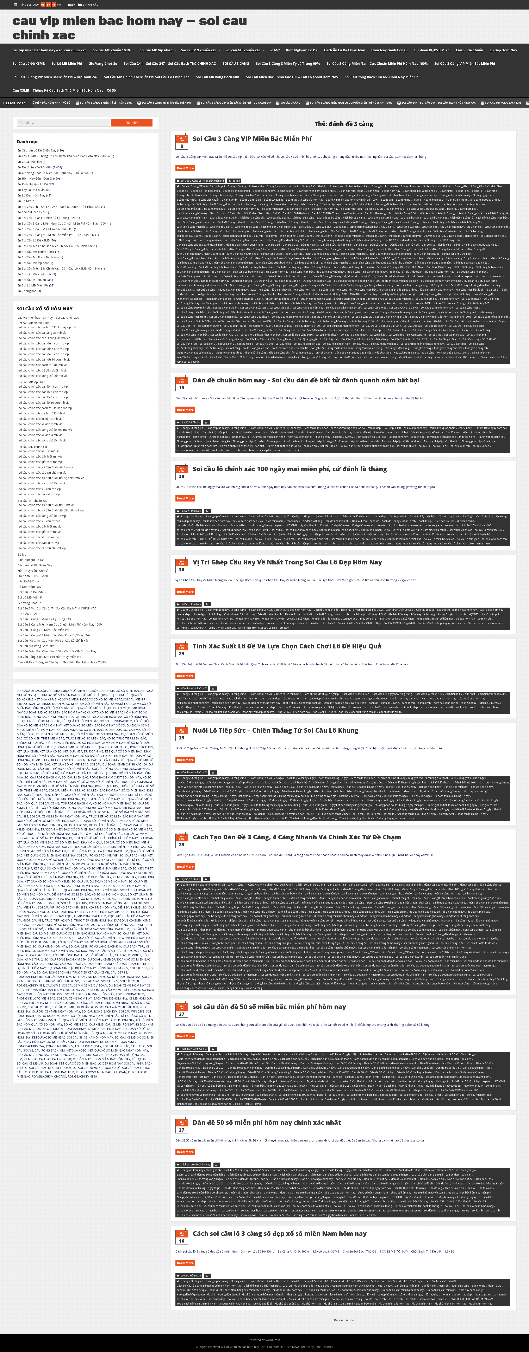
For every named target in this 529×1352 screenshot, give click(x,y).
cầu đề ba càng (474, 231)
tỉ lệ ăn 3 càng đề (279, 352)
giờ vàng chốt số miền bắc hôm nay (388, 614)
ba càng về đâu (395, 209)
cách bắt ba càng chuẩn (223, 217)
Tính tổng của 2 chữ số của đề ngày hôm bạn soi (204, 1104)
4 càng (417, 199)
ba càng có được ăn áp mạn (325, 204)
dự (407, 271)
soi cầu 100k (423, 303)
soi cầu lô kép (377, 334)
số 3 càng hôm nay (426, 298)
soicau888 (302, 348)
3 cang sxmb (229, 199)
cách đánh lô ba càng (325, 222)
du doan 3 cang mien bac (471, 271)
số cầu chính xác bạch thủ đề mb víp (43, 365)
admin (236, 180)
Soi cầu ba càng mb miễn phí (393, 321)
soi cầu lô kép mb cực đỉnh (313, 539)
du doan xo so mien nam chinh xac (441, 280)
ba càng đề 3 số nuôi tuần (358, 204)
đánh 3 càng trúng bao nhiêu (330, 258)
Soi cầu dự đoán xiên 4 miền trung (364, 974)
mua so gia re (467, 437)
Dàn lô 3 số (396, 244)
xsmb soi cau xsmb (188, 361)
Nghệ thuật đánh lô (339, 707)
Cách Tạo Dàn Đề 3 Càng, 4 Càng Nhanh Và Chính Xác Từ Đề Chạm (297, 837)
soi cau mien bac (454, 334)
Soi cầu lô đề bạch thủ (477, 534)
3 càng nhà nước (186, 199)
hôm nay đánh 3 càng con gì (412, 285)
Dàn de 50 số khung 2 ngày (319, 1068)
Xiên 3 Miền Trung (242, 357)
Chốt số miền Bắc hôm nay (239, 614)
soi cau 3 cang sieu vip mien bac (290, 316)
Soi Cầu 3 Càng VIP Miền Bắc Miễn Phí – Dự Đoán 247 (55, 77)
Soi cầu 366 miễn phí (291, 1090)
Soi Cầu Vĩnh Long (469, 339)
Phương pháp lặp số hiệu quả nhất (359, 441)
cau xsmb (271, 235)
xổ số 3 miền (406, 357)
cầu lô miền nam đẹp (245, 521)
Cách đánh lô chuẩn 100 (428, 694)
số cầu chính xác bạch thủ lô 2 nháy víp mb (47, 327)
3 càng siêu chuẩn (209, 199)
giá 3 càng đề (290, 285)
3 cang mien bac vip (425, 195)
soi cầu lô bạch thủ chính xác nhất (338, 530)
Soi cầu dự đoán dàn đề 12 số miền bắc (342, 961)
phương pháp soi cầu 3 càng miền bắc (390, 298)
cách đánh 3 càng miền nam (193, 222)
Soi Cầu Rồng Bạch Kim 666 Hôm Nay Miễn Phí (382, 77)
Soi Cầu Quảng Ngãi (305, 339)
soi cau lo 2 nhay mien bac (301, 530)
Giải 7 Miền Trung (351, 285)
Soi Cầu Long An (416, 334)
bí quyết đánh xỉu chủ (316, 1281)
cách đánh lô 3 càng (261, 222)
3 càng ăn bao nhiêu (357, 186)
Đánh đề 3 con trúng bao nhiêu (433, 262)
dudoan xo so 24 (217, 285)
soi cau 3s (218, 321)
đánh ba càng (435, 258)
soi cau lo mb (396, 334)
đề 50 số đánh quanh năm (474, 1077)
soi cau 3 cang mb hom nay (437, 307)
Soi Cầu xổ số (283, 343)
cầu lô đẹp (199, 614)
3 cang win (387, 199)
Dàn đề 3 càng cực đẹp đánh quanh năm (200, 244)
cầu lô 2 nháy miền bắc (422, 516)
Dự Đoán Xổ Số (263, 280)
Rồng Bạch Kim (488, 805)
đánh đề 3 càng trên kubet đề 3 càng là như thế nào (382, 262)
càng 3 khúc (306, 226)
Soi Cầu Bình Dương (209, 325)
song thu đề (318, 348)
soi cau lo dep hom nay (280, 623)
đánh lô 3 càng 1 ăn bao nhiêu (321, 267)
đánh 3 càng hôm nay (189, 253)
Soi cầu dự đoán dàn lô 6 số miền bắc (338, 965)
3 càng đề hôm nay (264, 190)
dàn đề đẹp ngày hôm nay (469, 1072)
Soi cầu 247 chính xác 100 (476, 525)
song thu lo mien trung (369, 348)
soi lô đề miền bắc (282, 348)
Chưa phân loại (32, 162)
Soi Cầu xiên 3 (226, 343)
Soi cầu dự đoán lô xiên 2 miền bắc (479, 938)
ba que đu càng (435, 209)
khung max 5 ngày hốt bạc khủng (257, 796)
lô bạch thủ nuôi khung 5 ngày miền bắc (200, 800)
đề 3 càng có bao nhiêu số (248, 271)
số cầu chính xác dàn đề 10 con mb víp (44, 359)
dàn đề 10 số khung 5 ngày (400, 787)
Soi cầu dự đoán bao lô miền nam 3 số (246, 961)
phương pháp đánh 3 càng (316, 298)
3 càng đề (182, 190)
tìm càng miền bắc (302, 352)
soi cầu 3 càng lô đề (374, 307)
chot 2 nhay (465, 427)
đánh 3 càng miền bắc (354, 253)
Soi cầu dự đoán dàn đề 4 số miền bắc (485, 961)
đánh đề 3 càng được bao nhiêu (274, 262)
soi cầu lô (462, 330)
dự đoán (417, 271)
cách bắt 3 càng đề (497, 213)
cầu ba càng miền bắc (264, 231)
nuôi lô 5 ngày (185, 805)
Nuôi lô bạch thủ (386, 1086)
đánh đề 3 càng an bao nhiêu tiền (233, 262)
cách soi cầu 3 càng (407, 222)
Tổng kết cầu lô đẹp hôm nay (293, 712)
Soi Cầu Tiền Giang (377, 339)
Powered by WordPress (264, 1340)
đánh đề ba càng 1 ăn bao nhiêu (217, 267)
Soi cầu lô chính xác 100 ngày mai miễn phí (298, 534)
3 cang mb (491, 190)
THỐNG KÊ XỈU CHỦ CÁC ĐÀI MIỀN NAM (470, 1299)
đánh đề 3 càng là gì (306, 262)
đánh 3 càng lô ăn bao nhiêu (321, 253)
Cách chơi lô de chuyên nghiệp (321, 694)
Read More (185, 168)
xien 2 (465, 352)
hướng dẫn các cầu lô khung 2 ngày (197, 796)
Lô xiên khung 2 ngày (409, 800)
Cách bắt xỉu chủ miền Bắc (346, 1281)
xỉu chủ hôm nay (311, 1303)
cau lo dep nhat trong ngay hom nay (366, 698)
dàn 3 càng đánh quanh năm (247, 240)
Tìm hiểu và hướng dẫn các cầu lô (268, 818)
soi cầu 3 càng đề (279, 307)
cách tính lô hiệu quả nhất (460, 694)
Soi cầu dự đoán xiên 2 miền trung (196, 974)
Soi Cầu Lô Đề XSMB (29, 63)
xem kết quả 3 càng (448, 352)
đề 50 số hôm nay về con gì (215, 1081)
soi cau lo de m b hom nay (362, 1095)
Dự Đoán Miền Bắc (187, 280)
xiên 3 (203, 357)
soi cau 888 (264, 321)
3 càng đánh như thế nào (437, 186)
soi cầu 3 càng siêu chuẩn (254, 316)
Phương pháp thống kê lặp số (284, 446)
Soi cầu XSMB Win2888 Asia (250, 1099)
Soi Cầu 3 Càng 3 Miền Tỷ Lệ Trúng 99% (288, 63)
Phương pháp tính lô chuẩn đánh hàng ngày (452, 805)
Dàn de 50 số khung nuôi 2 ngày (390, 1068)
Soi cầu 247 (226, 1090)
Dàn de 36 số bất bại (376, 1063)
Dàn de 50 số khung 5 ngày (353, 1068)
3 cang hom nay (391, 190)
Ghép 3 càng (237, 285)
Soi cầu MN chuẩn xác (198, 50)
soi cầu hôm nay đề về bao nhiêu (196, 1095)
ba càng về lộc (415, 209)
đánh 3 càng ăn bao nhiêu (340, 249)
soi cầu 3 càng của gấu (253, 307)
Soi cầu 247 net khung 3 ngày (242, 809)
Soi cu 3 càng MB (456, 343)
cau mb (258, 235)
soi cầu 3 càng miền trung (191, 316)
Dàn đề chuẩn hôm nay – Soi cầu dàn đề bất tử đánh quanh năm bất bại (306, 380)
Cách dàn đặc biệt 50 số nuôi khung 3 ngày (252, 1059)
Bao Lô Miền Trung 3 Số (402, 213)
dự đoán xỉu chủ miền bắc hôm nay (358, 1290)
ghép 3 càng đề (256, 285)
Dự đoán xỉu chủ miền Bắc (320, 1290)
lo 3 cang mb (344, 289)
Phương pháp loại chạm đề (349, 298)
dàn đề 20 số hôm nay (348, 1063)
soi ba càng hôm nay (390, 303)
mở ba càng (370, 294)
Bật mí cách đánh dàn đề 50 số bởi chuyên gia (449, 1054)
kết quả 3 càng (185, 289)
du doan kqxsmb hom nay (469, 276)
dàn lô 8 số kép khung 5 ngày (262, 791)
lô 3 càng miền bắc (365, 289)
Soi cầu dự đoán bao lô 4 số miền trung (292, 938)
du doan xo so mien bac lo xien (399, 280)
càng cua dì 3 (323, 226)
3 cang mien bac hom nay (328, 195)
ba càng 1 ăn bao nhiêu (272, 204)
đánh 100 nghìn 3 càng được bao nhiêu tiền (201, 249)
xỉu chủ (368, 357)
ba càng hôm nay (452, 204)
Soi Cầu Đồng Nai (285, 330)
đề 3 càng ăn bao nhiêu (489, 267)
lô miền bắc (417, 437)
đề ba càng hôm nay (375, 271)
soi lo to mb (233, 450)
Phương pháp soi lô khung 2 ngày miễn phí (399, 805)
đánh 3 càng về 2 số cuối (364, 258)
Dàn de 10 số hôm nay (285, 1063)
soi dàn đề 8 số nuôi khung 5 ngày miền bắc (477, 809)
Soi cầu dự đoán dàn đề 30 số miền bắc (438, 961)
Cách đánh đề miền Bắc (355, 694)
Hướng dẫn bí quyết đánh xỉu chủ (196, 1294)
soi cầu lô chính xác (460, 530)
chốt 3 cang (305, 235)
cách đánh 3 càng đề (435, 217)
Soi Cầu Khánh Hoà (395, 330)
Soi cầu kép (374, 330)
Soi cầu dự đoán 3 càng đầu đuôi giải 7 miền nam (444, 934)
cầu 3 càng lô (474, 226)
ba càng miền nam (273, 209)
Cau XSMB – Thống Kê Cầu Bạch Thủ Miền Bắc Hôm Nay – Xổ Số (64, 90)
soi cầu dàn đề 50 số (361, 1090)
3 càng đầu (461, 186)
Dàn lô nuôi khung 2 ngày (296, 791)
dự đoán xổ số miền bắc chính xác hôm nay (202, 525)
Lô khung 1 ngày (256, 800)
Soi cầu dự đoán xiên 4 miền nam (322, 974)
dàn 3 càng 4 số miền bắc (213, 240)
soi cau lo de (440, 446)
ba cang (251, 204)
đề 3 (456, 267)
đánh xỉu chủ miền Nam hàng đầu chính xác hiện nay (240, 1290)
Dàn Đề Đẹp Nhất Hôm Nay (427, 432)
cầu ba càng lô (240, 231)
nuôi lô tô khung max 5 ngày (231, 805)
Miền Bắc (355, 294)
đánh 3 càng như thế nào (456, 253)
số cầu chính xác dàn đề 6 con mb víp (44, 349)
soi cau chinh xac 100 (307, 325)
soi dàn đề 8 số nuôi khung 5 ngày (429, 809)
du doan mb (495, 276)
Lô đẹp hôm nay (206, 294)
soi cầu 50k (233, 321)
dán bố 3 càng (372, 240)
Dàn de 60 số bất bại (382, 1072)
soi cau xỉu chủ (264, 343)
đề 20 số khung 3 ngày (410, 1077)
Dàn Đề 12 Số (391, 240)
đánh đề (468, 432)
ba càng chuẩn (297, 204)
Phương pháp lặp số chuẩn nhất (285, 441)
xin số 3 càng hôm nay (324, 357)
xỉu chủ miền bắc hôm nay (394, 1303)
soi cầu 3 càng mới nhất (223, 316)
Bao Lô (214, 213)
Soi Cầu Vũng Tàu (187, 343)
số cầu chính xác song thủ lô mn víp (43, 483)
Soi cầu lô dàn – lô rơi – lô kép (403, 534)
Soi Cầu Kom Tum (443, 330)
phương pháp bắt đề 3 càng (282, 298)
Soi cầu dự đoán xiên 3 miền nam (238, 974)
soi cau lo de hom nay (354, 334)
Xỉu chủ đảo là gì (262, 1303)
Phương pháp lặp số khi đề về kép (401, 441)
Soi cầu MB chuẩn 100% (112, 50)
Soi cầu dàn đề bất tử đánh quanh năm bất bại (367, 446)
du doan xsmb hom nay (190, 285)
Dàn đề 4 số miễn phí (215, 432)
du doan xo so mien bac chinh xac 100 (356, 280)
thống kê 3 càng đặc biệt (448, 348)
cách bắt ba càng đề (252, 217)
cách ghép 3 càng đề (381, 222)
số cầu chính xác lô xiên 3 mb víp (40, 419)
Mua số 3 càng (462, 294)
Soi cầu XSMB (360, 343)
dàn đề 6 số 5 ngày (482, 787)
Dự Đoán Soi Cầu (242, 280)
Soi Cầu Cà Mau (283, 325)
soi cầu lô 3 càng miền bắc (192, 334)
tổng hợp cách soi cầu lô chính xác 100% (450, 543)
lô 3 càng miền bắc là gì (469, 289)
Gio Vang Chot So (103, 63)
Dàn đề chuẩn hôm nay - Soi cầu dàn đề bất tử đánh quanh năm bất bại (366, 432)
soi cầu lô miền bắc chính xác (404, 539)
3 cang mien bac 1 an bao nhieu (254, 195)
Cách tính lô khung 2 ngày (494, 782)
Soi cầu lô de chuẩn (327, 334)
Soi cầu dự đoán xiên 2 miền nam (465, 970)
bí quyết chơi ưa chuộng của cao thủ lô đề (432, 778)
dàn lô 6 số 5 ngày (232, 791)
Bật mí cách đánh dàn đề (367, 1054)
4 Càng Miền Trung (456, 199)
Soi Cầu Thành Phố (352, 339)
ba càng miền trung (297, 209)
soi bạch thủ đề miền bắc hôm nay (197, 1090)
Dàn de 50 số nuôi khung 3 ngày (226, 1072)
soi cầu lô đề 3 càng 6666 (298, 334)
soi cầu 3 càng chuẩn (225, 307)
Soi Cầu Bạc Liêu (455, 321)
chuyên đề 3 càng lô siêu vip (404, 235)
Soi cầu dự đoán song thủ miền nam (422, 970)
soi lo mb (217, 450)
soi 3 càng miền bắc (262, 303)
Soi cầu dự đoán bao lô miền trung (338, 938)
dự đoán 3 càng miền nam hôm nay (240, 276)
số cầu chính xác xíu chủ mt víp (39, 521)
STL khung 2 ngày (187, 818)
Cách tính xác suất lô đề (491, 694)
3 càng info (446, 190)
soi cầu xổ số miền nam (336, 343)
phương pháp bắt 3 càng (248, 298)
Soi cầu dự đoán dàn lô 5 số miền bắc (292, 965)
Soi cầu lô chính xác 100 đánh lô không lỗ (247, 534)
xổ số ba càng (424, 357)
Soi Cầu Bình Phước (235, 325)
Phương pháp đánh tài (491, 437)
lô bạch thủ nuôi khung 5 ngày (452, 796)
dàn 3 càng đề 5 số (297, 240)
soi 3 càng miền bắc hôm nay (294, 303)
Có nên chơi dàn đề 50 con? (242, 1063)
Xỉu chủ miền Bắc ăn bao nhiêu (358, 1303)
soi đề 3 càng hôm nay (190, 348)
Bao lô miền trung (375, 213)
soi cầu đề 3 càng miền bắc (226, 330)
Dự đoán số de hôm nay (215, 280)
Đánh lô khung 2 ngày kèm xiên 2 (366, 791)
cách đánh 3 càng (411, 217)
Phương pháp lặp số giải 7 (321, 441)
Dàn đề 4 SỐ (327, 244)
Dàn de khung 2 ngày (189, 791)
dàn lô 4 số (412, 244)
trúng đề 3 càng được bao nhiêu (353, 352)
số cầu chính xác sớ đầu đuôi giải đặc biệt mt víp (51, 510)
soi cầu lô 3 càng (480, 330)
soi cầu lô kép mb (284, 539)
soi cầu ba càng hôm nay (331, 321)
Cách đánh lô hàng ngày (327, 782)
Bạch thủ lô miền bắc (316, 427)
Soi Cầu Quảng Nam (279, 339)
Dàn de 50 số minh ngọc (476, 1068)
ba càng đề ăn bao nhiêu (390, 204)
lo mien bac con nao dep (441, 437)
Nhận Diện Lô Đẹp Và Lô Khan (396, 618)
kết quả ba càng (206, 289)
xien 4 (259, 357)
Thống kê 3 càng (421, 348)
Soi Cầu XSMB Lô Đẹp (368, 623)
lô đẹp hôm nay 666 (247, 618)
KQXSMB (350, 437)
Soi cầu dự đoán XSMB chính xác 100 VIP (245, 530)
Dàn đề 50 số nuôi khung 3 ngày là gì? (269, 1072)
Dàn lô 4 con (453, 432)
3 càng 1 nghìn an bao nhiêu (283, 186)
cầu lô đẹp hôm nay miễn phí (325, 698)
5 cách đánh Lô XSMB (261, 427)
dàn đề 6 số (344, 244)
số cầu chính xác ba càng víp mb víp (42, 333)
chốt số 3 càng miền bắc (349, 235)
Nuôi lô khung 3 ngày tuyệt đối (443, 1086)
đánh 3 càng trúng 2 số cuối (237, 258)
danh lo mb (183, 437)
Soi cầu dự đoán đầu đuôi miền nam (428, 965)
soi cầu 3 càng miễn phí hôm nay (473, 312)
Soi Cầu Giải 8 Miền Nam (312, 330)
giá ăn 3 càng (308, 285)
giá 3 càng (274, 285)
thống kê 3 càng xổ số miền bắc (195, 352)
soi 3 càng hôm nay (188, 303)
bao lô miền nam (352, 213)
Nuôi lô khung (204, 805)
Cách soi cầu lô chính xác (355, 516)
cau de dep (374, 427)
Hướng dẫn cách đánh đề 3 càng (449, 285)
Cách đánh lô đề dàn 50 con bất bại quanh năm (381, 1059)
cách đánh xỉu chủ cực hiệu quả (405, 1281)
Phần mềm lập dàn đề (189, 298)
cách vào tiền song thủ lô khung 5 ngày (200, 787)
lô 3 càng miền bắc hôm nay (436, 289)
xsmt (296, 450)
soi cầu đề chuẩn (406, 446)
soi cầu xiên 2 (207, 343)
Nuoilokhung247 (473, 1086)
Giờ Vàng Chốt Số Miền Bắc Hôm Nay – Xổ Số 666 (466, 102)
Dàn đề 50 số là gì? (422, 1068)
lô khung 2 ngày (278, 800)
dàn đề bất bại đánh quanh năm (248, 432)
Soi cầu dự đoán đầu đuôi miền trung (473, 965)
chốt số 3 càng (323, 235)
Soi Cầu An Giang (283, 321)
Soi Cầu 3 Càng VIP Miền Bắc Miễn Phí (464, 63)
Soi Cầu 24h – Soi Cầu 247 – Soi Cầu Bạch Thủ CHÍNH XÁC (170, 63)
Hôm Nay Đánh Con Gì (389, 50)
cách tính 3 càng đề (469, 222)
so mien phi (310, 446)
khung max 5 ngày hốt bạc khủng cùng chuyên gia (307, 796)
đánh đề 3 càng (500, 258)
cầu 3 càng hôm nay (451, 226)
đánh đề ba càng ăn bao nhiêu (256, 267)
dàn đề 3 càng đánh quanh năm (244, 244)
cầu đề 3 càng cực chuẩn (381, 231)
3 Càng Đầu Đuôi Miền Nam (487, 186)
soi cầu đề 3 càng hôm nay (192, 330)
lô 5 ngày (426, 796)
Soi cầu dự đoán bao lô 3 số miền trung (242, 938)
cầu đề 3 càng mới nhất (412, 231)
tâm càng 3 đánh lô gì (397, 348)
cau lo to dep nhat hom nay (193, 703)
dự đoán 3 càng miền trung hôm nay (285, 276)
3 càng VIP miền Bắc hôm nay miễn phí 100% (352, 199)
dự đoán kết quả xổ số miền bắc (391, 276)
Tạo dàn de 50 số (491, 1099)
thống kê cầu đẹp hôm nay (258, 712)
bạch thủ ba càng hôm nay (192, 213)
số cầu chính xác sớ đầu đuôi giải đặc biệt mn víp (51, 478)
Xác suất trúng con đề (363, 712)
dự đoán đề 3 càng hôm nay (325, 276)
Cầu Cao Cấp (338, 231)
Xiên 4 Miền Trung (298, 357)
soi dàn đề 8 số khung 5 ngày (390, 809)
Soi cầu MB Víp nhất (156, 50)
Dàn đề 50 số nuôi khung (191, 1072)
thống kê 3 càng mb (476, 348)
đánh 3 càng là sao (272, 253)
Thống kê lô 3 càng (255, 352)
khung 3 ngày (322, 437)
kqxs (253, 289)
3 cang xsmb (403, 199)
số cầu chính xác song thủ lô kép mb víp (45, 430)
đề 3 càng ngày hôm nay (330, 271)
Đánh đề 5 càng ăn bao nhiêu (470, 262)
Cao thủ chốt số (425, 609)
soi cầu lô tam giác (468, 539)
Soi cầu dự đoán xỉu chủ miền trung (449, 974)
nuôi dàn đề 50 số (339, 1086)
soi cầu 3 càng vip (362, 316)
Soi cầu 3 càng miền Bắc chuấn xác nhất (230, 312)
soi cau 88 (249, 321)
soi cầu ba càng (305, 321)
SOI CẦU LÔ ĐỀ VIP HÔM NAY (216, 539)
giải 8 (367, 285)
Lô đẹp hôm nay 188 (221, 618)
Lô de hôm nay (185, 294)
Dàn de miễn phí (237, 1077)
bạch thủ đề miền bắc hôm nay (269, 1054)
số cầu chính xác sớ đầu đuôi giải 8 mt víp (47, 505)
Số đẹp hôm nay (449, 298)
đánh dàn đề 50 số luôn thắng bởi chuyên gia (304, 1077)
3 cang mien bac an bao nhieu (292, 195)
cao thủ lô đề (233, 787)
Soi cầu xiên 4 (245, 343)
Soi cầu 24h (269, 1090)
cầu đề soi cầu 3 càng (189, 235)
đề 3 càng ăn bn (221, 271)
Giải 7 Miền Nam (328, 285)
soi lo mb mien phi (469, 979)
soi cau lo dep (481, 446)
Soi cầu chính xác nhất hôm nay (341, 325)
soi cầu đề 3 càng (474, 325)
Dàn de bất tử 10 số (281, 432)
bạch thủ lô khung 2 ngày (301, 778)
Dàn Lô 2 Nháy (378, 244)
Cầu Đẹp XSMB (392, 427)
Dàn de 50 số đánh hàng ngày (245, 1068)
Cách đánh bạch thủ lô (297, 782)
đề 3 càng (467, 267)
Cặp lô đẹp (340, 226)
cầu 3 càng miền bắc (496, 226)
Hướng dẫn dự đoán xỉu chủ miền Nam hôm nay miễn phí (251, 1294)
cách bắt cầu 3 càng (278, 217)
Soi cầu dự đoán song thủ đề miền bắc (376, 970)
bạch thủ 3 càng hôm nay (461, 209)
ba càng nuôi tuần (351, 209)
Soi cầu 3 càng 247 (478, 303)
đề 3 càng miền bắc (302, 271)
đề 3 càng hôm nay (277, 271)
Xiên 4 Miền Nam (275, 357)
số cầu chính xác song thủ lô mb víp (43, 440)
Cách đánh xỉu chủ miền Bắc (441, 1281)
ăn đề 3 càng (199, 204)
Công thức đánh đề (310, 703)
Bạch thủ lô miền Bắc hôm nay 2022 (362, 609)
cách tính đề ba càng (246, 226)
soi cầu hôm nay (338, 330)
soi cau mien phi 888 (189, 339)
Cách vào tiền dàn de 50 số (427, 1059)
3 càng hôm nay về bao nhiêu (420, 190)
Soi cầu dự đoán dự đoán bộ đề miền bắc (201, 970)
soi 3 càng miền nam (363, 303)
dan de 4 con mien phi (404, 1063)
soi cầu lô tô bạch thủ (494, 539)
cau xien (466, 1059)
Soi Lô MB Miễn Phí (66, 63)
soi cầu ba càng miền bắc (428, 321)
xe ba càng (428, 352)
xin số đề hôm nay (350, 357)
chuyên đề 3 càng (376, 235)
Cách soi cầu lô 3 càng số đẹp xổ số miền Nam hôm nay (280, 1233)
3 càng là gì (462, 190)
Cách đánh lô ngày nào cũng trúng (363, 782)
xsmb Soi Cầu (497, 357)
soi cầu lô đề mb (460, 446)
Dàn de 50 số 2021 (214, 1068)
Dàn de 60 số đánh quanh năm (414, 1072)
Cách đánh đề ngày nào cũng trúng (392, 694)
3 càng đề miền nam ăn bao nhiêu (316, 190)
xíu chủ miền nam (422, 1303)
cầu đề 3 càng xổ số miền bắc (445, 231)
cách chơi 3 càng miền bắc (383, 217)
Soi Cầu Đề (455, 325)
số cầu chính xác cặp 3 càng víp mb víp (44, 338)
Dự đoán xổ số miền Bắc (317, 280)
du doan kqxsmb (442, 276)
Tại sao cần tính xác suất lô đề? (222, 712)
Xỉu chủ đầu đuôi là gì (287, 1303)
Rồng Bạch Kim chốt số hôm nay (435, 618)
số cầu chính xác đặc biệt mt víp (40, 526)
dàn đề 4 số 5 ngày (430, 787)
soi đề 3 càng (476, 343)
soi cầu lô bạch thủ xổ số (375, 530)
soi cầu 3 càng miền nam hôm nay (390, 312)
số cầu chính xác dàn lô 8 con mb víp (43, 397)
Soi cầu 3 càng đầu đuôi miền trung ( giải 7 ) (319, 943)
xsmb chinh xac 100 (455, 357)
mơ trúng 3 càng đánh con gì (434, 294)
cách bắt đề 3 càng (303, 217)
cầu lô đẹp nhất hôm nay (237, 235)
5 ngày (280, 778)
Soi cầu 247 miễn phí (248, 1090)
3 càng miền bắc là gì (358, 195)
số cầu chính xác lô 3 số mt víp (39, 451)
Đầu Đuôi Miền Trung (439, 267)
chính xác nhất (288, 235)
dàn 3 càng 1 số (474, 235)
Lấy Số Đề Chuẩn (469, 50)
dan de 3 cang (426, 240)
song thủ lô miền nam (340, 348)
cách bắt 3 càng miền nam (192, 217)
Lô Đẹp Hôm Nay (503, 50)
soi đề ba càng (214, 348)
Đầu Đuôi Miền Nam (412, 267)
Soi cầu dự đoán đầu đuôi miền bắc (383, 965)
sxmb (278, 450)
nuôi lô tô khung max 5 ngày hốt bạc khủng (275, 805)
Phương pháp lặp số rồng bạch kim (197, 446)
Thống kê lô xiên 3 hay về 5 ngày (227, 818)
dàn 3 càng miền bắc (349, 240)
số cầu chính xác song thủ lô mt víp (42, 516)
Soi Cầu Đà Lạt (370, 325)
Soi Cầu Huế (358, 330)
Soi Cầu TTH (420, 339)
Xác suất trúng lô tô (390, 712)
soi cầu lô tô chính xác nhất (231, 543)
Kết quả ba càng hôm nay (233, 289)
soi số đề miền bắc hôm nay (434, 1099)
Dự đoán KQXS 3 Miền (431, 50)
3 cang (231, 186)
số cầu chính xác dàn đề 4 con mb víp (44, 343)
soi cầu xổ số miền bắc (307, 343)
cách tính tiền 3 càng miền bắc (278, 226)
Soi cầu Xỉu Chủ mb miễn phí (269, 1299)
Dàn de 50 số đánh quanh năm (282, 1068)
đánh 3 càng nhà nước (426, 253)
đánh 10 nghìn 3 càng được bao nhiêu (475, 244)
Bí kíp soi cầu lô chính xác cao (321, 516)
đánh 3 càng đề (476, 249)
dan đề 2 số (409, 240)
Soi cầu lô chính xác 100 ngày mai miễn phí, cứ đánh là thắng (290, 469)
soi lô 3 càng (232, 348)
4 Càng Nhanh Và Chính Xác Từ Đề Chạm (269, 884)
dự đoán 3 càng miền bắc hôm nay (197, 276)
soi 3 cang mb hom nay (234, 303)
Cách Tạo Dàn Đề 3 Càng (310, 884)
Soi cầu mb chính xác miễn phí (293, 543)
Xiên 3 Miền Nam (219, 357)
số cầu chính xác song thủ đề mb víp (43, 376)
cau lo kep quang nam (442, 427)
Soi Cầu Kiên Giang (419, 330)
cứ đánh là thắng (312, 521)
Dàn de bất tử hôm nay (309, 432)
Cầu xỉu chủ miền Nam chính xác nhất (353, 1285)
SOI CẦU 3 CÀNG (236, 63)
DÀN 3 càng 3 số (186, 240)
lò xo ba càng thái (229, 294)
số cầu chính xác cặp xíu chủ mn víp (42, 472)
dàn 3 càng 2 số (495, 235)
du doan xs (470, 280)
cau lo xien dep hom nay (226, 703)
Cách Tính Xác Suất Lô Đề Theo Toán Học (200, 698)
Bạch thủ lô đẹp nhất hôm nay (293, 609)
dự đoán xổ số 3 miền (287, 280)
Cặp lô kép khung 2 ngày (258, 787)
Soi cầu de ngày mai (207, 530)
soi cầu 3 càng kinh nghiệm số (343, 307)
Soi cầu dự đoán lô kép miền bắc (288, 970)
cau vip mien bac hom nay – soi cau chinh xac (49, 50)
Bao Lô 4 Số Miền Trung (325, 213)
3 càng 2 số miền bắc (314, 186)
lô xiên (303, 1086)
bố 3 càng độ (426, 213)
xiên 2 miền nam (481, 352)
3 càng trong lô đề (250, 199)
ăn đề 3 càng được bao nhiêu (226, 204)
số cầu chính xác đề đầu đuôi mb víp (43, 370)
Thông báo (29, 291)
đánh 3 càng (236, 249)
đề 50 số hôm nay (187, 1081)
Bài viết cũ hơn (344, 1320)
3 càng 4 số (336, 186)
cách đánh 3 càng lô (461, 217)
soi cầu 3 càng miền (467, 307)
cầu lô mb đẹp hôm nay (216, 521)
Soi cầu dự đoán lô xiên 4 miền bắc (330, 970)
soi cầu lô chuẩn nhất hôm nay (365, 534)
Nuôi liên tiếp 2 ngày (486, 800)
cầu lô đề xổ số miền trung (491, 516)
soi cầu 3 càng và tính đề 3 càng (330, 316)
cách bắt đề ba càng (328, 217)
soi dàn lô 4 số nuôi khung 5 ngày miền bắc (279, 814)
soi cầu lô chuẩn (335, 534)
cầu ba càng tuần (318, 231)
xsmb (438, 357)
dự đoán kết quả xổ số (357, 276)
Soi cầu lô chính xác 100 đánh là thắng (198, 534)
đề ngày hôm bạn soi (292, 1081)
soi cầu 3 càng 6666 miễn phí (193, 307)
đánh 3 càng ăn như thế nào (448, 249)
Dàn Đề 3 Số (273, 244)
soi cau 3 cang (456, 303)
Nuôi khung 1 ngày (363, 1086)
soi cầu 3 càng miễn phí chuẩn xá (432, 312)
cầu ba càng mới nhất (292, 231)
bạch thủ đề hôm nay (288, 427)
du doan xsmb (488, 280)
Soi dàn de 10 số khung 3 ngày (328, 1099)
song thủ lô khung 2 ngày (472, 814)
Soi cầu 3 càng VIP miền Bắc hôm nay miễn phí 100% (440, 316)
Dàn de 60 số (359, 1072)
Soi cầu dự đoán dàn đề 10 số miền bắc (385, 938)
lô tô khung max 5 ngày (380, 800)
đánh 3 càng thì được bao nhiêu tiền (197, 258)
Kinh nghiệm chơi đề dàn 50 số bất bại (458, 1081)
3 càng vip (292, 199)
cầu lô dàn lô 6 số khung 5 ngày (309, 787)
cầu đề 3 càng (357, 231)
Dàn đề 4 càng (309, 244)
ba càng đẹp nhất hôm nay (423, 204)
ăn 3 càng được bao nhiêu (485, 199)
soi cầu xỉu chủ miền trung (347, 1299)
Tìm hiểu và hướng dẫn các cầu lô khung (313, 818)
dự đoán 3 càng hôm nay (439, 271)
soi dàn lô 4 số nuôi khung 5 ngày (231, 814)
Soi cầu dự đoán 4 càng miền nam (197, 938)
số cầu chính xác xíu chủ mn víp (40, 489)
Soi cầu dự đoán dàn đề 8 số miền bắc (433, 938)
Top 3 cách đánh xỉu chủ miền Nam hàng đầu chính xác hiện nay (213, 1303)
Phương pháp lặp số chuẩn (248, 441)
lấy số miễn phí (366, 437)
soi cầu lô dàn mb (433, 534)
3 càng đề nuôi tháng (351, 190)
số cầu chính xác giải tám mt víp (40, 532)
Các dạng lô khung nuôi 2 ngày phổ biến (230, 782)
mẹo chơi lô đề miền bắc (292, 707)
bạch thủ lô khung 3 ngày (333, 778)
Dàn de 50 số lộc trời (448, 1068)
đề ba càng (353, 271)
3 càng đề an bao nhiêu (236, 190)
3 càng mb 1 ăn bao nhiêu (192, 195)
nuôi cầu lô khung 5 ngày (457, 800)
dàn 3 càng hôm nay (322, 240)
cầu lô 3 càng (212, 235)
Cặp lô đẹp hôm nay (491, 609)
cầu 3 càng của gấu (408, 226)
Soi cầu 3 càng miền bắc (191, 312)
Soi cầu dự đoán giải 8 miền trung (247, 970)
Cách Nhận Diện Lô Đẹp (399, 609)
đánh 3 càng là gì (214, 253)
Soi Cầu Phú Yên (255, 339)
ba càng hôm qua (475, 204)
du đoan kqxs (421, 276)
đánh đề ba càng (186, 267)
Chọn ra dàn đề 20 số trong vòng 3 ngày (200, 1063)
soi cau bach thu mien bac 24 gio (486, 321)
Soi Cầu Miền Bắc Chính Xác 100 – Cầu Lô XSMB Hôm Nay (292, 77)
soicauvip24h (264, 450)
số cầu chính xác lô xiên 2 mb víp (40, 424)
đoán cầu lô (396, 271)
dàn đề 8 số (360, 244)
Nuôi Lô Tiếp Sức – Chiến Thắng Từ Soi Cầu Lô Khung (276, 730)
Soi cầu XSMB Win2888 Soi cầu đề (288, 1099)
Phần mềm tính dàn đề (218, 298)
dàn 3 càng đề (275, 240)
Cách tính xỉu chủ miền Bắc (297, 1285)
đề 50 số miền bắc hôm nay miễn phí (255, 1081)
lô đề (504, 289)
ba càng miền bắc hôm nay (243, 209)
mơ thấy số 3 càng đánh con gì (397, 294)
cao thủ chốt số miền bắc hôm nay (457, 609)
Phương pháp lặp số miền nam (479, 441)
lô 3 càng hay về (281, 289)
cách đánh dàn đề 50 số (293, 1059)
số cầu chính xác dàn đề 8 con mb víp (44, 354)
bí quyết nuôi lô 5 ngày (472, 778)
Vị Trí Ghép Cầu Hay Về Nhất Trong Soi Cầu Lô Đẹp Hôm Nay (287, 562)
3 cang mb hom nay (221, 195)
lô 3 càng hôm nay (304, 289)
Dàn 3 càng (455, 235)
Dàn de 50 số (483, 1063)
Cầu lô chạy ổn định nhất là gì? (455, 516)
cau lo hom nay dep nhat (404, 698)
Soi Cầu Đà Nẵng (391, 325)
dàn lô (254, 1077)
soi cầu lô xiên (433, 1095)
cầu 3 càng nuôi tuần (217, 231)
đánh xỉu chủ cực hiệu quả (192, 1290)
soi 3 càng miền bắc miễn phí (331, 303)
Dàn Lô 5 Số (428, 244)
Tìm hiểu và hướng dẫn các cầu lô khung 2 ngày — (368, 818)
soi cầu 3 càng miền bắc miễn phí (317, 312)
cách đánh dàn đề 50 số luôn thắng (330, 1059)
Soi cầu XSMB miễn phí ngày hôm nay (422, 343)
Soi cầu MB (435, 334)
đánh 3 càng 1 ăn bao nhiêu (262, 249)
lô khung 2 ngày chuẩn (303, 800)
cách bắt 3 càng (445, 213)
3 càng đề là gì (286, 190)
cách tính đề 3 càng (221, 226)
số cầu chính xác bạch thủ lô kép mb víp (45, 408)
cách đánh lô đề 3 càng (353, 222)
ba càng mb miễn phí (189, 209)
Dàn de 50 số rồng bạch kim (310, 1072)
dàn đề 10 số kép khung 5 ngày (364, 787)
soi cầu (409, 303)
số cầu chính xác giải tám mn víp (40, 462)
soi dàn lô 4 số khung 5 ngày (193, 814)
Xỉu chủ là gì (330, 1303)
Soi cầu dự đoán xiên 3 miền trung (280, 974)
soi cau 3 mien (185, 321)
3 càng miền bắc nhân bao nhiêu (392, 195)
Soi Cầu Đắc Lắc (413, 325)
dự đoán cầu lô (240, 437)
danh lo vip (199, 437)
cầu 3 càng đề (429, 226)
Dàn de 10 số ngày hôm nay (491, 427)
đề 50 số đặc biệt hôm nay (441, 1077)
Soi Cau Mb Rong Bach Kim (217, 77)
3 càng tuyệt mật (273, 199)
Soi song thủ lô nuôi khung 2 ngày (416, 814)
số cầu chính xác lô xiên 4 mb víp (40, 435)
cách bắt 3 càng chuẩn (470, 213)
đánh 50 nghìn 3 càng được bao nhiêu (402, 258)
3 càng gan (372, 190)
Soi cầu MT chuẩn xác (242, 50)
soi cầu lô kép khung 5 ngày (329, 809)
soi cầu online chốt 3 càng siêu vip (223, 339)
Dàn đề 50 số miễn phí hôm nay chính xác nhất (267, 1122)
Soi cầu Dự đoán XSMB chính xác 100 (457, 1090)
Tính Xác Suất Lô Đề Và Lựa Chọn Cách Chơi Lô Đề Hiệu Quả (287, 646)
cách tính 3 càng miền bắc (192, 226)
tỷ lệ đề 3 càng (382, 352)
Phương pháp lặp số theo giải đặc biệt (242, 446)
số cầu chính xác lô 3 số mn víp (39, 537)
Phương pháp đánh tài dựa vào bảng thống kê (203, 441)
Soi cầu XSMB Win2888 (219, 1099)
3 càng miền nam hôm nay (455, 195)
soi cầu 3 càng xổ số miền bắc (491, 316)
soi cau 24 (439, 303)
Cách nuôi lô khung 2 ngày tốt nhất (406, 782)
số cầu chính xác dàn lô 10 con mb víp (44, 403)
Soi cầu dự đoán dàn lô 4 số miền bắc (245, 965)
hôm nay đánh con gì (300, 437)
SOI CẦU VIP (489, 339)
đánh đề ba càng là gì (289, 267)
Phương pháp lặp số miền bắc (441, 441)
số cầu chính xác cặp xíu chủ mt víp (42, 548)
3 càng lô (477, 190)
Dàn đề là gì (218, 1077)
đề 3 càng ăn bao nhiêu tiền (193, 271)
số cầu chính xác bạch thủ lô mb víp (42, 413)
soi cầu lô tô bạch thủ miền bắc (195, 543)
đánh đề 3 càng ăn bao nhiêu (194, 262)
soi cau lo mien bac (188, 450)
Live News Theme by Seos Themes (309, 1347)
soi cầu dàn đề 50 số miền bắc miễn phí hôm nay (269, 1006)
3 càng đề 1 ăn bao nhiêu (205, 190)
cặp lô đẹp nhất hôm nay (363, 226)
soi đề (205, 450)
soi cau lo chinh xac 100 (224, 334)
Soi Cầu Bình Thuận (260, 325)
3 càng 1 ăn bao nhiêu (251, 186)
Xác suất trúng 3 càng (406, 352)
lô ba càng (492, 289)
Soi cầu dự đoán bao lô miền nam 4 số (294, 961)
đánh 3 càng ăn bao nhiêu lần (374, 249)
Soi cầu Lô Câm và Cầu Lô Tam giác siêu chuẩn (420, 530)
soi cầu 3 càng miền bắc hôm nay (275, 312)
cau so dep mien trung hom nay (261, 703)
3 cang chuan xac (411, 186)
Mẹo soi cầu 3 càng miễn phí (258, 294)
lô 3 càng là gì (326, 289)
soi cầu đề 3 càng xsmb (258, 330)
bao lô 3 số (228, 213)
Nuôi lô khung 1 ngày (411, 1086)
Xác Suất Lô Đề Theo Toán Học (330, 712)
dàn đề (265, 1063)
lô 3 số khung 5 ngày (396, 796)
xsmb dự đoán (478, 357)
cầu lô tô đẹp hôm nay (472, 698)
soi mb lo (248, 450)
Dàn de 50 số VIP (339, 1072)
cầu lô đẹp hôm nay (415, 427)
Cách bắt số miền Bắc (268, 782)
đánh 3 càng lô (294, 253)
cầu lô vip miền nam (272, 521)
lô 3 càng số (357, 1294)
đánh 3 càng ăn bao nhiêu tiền (411, 249)
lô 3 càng (264, 289)
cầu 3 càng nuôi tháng (189, 231)
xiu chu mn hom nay (480, 1303)
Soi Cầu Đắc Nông (435, 325)
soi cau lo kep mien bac (345, 539)
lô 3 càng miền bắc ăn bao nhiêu (398, 289)
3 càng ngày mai (482, 195)
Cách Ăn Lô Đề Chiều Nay (344, 50)
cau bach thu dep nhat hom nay (245, 698)
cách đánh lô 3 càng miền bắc (292, 222)
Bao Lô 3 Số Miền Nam (250, 213)
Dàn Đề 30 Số (290, 244)
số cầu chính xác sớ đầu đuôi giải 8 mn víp (47, 467)
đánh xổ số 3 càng (387, 267)
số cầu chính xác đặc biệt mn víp (40, 456)
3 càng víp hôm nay (311, 199)
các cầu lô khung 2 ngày (190, 782)
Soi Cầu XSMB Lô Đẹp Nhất (399, 623)
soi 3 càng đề (491, 298)
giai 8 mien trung (383, 285)
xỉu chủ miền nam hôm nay (450, 1303)
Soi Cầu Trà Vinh (400, 339)
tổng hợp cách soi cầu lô (410, 543)
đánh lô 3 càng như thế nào (358, 267)
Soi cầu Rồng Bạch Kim (190, 1099)
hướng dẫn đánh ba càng (485, 285)
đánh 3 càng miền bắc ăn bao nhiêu (390, 253)
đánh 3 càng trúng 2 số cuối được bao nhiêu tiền (283, 258)
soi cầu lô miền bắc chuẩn (439, 539)
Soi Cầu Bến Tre (186, 325)
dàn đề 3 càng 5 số (449, 240)
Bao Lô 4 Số (273, 213)
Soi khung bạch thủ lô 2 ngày (333, 814)
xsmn (287, 450)
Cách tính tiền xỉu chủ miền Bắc (262, 1285)
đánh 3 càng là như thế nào (242, 253)
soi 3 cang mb (210, 303)
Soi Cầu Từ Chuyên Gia (443, 339)
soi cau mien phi (476, 334)
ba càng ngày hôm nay (325, 209)
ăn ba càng (183, 204)
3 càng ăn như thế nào (385, 186)
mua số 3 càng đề (483, 294)
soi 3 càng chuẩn (471, 298)
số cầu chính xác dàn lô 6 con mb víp (43, 392)
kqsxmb (337, 437)
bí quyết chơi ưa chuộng (391, 778)
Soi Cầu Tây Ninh (329, 339)
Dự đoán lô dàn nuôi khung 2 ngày (440, 791)
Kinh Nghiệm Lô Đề (301, 50)
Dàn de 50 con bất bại (460, 1063)
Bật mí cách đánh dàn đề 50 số (402, 1054)
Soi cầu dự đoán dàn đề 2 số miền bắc (390, 961)
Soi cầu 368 (203, 321)
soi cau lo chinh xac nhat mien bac (260, 334)
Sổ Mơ (274, 50)
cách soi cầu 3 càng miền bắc (438, 222)
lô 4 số (382, 437)
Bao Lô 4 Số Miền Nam (296, 213)
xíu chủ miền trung (385, 357)
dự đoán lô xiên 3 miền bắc (192, 920)
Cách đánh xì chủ (374, 1281)
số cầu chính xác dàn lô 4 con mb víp (43, 386)
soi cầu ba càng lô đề (361, 321)
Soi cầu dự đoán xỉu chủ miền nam (406, 974)
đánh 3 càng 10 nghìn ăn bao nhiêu (301, 249)
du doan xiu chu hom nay (287, 1290)
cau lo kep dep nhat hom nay (439, 698)
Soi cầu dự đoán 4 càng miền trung (446, 956)
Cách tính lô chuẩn (439, 782)
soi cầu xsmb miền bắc (384, 343)
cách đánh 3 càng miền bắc (492, 217)
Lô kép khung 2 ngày (411, 1294)
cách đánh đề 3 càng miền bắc (229, 222)
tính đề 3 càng (324, 352)
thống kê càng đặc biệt (229, 352)
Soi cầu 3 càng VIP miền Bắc (391, 316)
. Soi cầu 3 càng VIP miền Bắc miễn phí (203, 186)
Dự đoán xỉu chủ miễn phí (441, 1290)
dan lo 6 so (444, 244)
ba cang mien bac (214, 209)
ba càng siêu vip (374, 209)
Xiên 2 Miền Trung (187, 357)
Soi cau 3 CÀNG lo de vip (403, 307)
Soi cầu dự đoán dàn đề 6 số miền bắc (199, 965)
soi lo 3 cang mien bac (256, 348)
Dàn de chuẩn (443, 1072)
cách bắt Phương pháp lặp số (348, 427)
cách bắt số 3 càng (354, 217)
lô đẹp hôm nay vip (363, 525)
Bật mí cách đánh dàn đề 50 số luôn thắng (201, 1059)
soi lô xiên (395, 1099)
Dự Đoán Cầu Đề (219, 437)
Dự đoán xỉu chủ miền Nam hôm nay (402, 1290)
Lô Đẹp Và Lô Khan (298, 618)
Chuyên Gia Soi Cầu (435, 235)
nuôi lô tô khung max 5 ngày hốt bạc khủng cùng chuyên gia (337, 805)
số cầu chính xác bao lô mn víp (39, 494)
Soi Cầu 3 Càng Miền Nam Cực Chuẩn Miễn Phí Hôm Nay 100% (377, 63)
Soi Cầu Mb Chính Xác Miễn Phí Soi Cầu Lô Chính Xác (146, 77)
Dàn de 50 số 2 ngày (188, 1068)
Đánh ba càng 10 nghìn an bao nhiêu (467, 258)
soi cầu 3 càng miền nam (353, 312)
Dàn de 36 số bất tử (188, 432)
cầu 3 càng (387, 226)
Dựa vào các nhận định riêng (268, 437)
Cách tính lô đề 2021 (465, 782)
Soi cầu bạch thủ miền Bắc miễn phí (326, 1090)
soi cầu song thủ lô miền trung (302, 979)
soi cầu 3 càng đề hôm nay (307, 307)
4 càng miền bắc (433, 199)
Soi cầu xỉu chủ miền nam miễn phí (309, 1299)
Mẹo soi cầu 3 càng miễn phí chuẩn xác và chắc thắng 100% (312, 294)
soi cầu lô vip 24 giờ (261, 543)
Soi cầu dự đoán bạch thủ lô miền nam (199, 961)
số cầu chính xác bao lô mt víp (39, 543)
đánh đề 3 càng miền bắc (335, 262)
